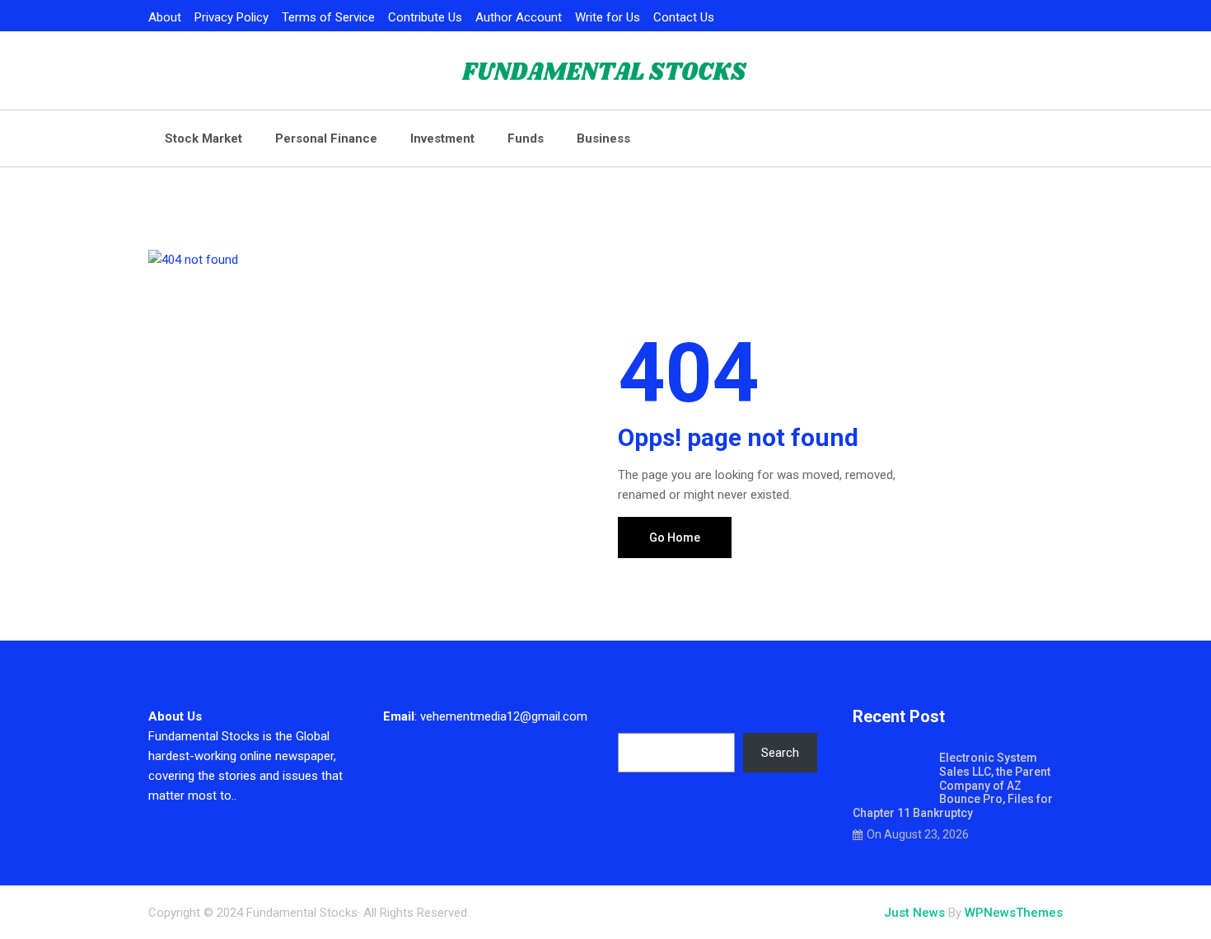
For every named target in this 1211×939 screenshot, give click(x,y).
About (164, 17)
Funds (525, 138)
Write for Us (607, 17)
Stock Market (203, 138)
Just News (914, 912)
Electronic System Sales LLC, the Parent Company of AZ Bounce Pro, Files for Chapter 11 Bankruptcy (953, 785)
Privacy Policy (231, 17)
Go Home (674, 537)
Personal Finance (326, 138)
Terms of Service (328, 17)
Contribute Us (425, 17)
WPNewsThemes (1014, 912)
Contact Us (683, 17)
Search (637, 716)
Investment (442, 138)
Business (603, 138)
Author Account (518, 17)
